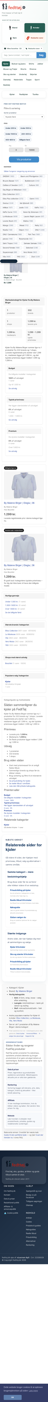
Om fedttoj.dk (9, 1191)
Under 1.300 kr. (11, 601)
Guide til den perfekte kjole (15, 1135)
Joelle (23, 207)
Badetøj (6, 85)
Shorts (23, 69)
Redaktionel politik (11, 1202)
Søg (41, 55)
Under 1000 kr (11, 134)
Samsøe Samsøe (32, 243)
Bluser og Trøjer (10, 69)
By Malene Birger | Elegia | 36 (11, 276)
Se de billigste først (13, 612)
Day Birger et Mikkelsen (14, 190)
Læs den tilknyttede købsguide (22, 786)
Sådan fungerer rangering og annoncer (19, 171)
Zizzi (35, 257)
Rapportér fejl (29, 1036)
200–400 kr (26, 134)
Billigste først (24, 140)
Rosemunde (25, 239)
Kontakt (7, 1195)
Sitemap (29, 1205)
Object (24, 230)
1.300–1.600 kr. (11, 605)
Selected (32, 248)
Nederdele (18, 80)
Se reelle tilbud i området (19, 783)
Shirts (31, 64)
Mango (8, 225)
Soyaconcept (10, 252)
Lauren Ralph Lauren (34, 216)
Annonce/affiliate (31, 1033)
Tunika (35, 94)
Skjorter (33, 74)
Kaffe (39, 207)
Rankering (30, 1245)
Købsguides (31, 1229)
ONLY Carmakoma (12, 234)
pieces (8, 239)
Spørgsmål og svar (34, 1191)
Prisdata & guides (33, 1225)
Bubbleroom (32, 181)
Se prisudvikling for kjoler (19, 781)
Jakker (40, 64)
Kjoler (5, 64)
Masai (24, 225)
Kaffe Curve (10, 212)
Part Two (34, 234)
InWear (8, 207)
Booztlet (8, 663)
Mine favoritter (14, 48)
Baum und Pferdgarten (31, 176)
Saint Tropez (10, 243)
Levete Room (10, 221)
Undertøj (23, 74)
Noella (7, 230)
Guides (29, 1222)
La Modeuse (10, 216)
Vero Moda (30, 252)
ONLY (40, 230)
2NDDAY (8, 176)
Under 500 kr (25, 128)
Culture (34, 185)
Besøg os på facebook (31, 1196)
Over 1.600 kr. (11, 609)
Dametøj (7, 80)
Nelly (39, 225)
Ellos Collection (11, 194)
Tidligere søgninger (34, 1201)
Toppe (28, 80)
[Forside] (13, 6)
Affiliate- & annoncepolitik (10, 1207)
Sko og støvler (9, 74)
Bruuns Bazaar (11, 181)
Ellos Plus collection (13, 199)
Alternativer (31, 1241)
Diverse (33, 69)
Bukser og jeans (19, 64)
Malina (28, 221)
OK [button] (12, 1397)
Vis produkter (24, 159)
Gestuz (8, 203)
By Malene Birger (24, 991)
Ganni (34, 199)
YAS (21, 257)
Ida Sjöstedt (26, 203)
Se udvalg (13, 388)
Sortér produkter (10, 113)
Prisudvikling (31, 1237)
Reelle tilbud (31, 1233)
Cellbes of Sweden (13, 185)
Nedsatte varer (34, 48)
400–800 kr (10, 140)
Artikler (29, 1218)
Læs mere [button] (33, 1391)
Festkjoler (23, 94)
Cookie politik (12, 1213)
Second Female (11, 248)
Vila (6, 257)
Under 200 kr (11, 128)
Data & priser (20, 1033)
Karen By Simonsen (32, 212)
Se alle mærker (9, 261)
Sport (37, 80)
